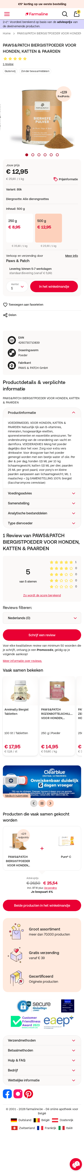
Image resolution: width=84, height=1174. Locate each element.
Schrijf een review (42, 635)
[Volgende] (50, 803)
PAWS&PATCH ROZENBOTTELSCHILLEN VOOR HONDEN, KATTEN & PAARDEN (57, 714)
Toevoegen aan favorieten (26, 304)
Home (7, 33)
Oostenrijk (66, 1120)
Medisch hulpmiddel (16, 795)
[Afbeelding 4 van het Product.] (45, 154)
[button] (42, 413)
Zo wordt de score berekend (42, 595)
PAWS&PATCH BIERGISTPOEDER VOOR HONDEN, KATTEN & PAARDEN (18, 861)
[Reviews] (15, 58)
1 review (8, 64)
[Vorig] (34, 803)
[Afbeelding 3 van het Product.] (39, 154)
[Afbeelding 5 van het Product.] (51, 154)
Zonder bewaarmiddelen (35, 71)
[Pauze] (42, 803)
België (45, 1120)
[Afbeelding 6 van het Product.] (57, 154)
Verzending (50, 888)
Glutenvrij (10, 71)
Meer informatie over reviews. (22, 660)
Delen (12, 315)
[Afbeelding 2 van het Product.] (32, 154)
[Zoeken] (65, 14)
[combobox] (17, 286)
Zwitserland (27, 1128)
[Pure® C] (66, 841)
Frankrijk (50, 1128)
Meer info (71, 255)
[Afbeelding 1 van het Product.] (26, 154)
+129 (63, 94)
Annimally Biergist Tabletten (16, 711)
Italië (69, 1128)
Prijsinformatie (68, 179)
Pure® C (66, 856)
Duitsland (25, 1120)
